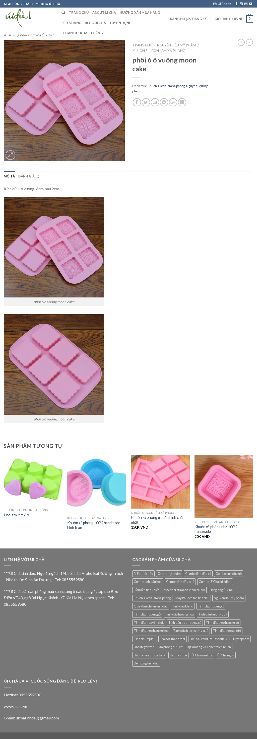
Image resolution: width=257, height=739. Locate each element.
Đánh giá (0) (28, 176)
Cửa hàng (72, 23)
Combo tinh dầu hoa (148, 582)
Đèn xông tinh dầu (146, 663)
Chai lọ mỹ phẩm (169, 574)
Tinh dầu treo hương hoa (151, 631)
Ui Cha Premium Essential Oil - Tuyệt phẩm (219, 639)
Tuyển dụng (120, 23)
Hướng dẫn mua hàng (140, 13)
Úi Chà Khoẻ (178, 655)
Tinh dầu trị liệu (144, 639)
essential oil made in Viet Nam (184, 590)
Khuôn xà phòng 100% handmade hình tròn (93, 525)
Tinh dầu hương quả (212, 614)
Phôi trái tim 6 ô (16, 515)
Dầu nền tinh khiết (146, 590)
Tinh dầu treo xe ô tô (227, 631)
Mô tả (9, 176)
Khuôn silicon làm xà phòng (158, 51)
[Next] (253, 501)
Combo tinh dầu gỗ (229, 574)
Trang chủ (142, 45)
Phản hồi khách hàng (83, 33)
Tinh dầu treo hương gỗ (222, 623)
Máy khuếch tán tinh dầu (192, 598)
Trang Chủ (79, 13)
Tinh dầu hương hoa (179, 614)
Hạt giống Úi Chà (221, 590)
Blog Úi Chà (95, 23)
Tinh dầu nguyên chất (149, 623)
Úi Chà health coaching (149, 655)
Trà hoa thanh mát (172, 639)
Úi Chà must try (202, 655)
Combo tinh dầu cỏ (198, 574)
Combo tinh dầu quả (180, 582)
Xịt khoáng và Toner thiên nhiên (209, 647)
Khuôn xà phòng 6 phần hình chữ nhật (157, 519)
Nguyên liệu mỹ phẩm (176, 45)
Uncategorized (144, 647)
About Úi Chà (104, 13)
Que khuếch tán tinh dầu (151, 606)
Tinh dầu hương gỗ (147, 614)
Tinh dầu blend (182, 606)
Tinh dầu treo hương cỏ (184, 623)
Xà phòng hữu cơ (171, 647)
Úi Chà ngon (225, 655)
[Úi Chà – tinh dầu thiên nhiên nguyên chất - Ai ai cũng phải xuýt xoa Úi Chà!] (29, 19)
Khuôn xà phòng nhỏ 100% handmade (216, 529)
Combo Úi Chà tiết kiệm (215, 582)
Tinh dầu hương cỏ (211, 606)
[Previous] (4, 501)
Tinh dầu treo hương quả (190, 631)
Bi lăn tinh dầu (143, 574)
